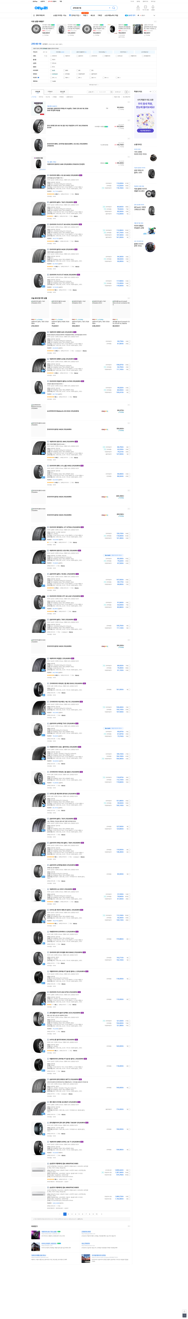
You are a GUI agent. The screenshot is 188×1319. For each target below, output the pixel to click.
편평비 (34, 66)
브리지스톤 (120, 56)
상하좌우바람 (65, 1175)
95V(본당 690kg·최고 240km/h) (62, 184)
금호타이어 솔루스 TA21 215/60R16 (62, 202)
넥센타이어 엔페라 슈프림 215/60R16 (62, 359)
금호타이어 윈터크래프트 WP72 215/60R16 (64, 1079)
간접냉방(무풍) (54, 1173)
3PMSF (56, 534)
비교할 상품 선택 (129, 183)
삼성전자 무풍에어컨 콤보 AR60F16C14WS (64, 1164)
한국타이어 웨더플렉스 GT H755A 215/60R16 (65, 527)
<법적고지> (80, 1219)
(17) (57, 482)
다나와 (132, 1)
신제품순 (55, 97)
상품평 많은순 (69, 97)
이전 (153, 91)
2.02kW (49, 1172)
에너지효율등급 (54, 185)
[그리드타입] (128, 92)
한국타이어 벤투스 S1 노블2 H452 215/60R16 (65, 466)
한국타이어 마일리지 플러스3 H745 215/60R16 (65, 381)
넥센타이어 (67, 56)
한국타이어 (54, 56)
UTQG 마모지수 (57, 187)
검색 (113, 8)
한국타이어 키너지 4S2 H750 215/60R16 (63, 992)
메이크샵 (153, 1)
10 (96, 1214)
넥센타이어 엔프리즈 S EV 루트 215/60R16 (64, 551)
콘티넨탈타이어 (147, 56)
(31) (57, 351)
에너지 (53, 1168)
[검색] (111, 92)
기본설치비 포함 (108, 1172)
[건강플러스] (35, 1)
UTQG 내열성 (77, 187)
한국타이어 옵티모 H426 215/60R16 (62, 249)
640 (62, 535)
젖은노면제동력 (66, 185)
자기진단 (80, 1173)
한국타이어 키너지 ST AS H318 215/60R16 (64, 224)
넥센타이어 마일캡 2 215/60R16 (60, 658)
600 (62, 187)
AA (73, 475)
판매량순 (61, 97)
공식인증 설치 (108, 1170)
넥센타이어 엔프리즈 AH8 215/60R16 (62, 442)
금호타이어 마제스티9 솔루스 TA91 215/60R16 (65, 843)
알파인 (57, 957)
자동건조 (68, 1173)
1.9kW (76, 1170)
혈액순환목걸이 (145, 15)
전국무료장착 (55, 74)
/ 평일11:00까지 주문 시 (112, 555)
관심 (73, 194)
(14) (57, 675)
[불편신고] (184, 1312)
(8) (56, 901)
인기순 (34, 97)
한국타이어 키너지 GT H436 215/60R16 (63, 275)
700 (62, 668)
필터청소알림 (50, 1175)
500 (62, 475)
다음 (155, 91)
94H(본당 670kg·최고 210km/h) (59, 873)
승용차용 (53, 182)
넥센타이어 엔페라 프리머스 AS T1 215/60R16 (65, 1142)
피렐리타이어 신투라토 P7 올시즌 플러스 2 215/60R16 (67, 971)
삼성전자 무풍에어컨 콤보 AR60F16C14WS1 (64, 1187)
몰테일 (138, 1)
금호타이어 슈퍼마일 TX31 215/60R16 (62, 723)
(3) (56, 588)
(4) (56, 241)
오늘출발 (54, 81)
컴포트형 (58, 182)
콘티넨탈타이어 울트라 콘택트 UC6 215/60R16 (65, 1013)
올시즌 (53, 70)
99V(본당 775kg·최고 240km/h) (67, 753)
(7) (56, 457)
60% (69, 180)
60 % (53, 66)
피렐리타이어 (133, 56)
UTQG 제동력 (68, 187)
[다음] (101, 1214)
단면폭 (34, 63)
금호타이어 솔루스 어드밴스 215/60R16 (62, 574)
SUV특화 (58, 532)
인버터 (54, 1172)
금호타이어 (80, 56)
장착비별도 (67, 74)
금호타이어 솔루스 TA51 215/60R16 (62, 620)
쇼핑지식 (42, 1)
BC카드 (58, 1203)
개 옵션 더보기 (93, 84)
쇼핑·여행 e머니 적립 (111, 15)
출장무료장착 (94, 74)
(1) (55, 542)
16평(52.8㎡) (73, 1166)
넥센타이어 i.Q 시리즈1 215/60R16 (61, 889)
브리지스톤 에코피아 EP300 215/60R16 (63, 794)
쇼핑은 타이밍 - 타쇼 (59, 15)
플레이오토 (145, 1)
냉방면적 (66, 1166)
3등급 (72, 185)
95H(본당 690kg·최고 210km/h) (62, 209)
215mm (61, 180)
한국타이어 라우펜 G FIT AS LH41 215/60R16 (65, 596)
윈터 (92, 70)
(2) (56, 290)
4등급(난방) (63, 1168)
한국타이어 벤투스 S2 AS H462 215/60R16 (64, 175)
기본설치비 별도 (108, 1175)
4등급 (60, 185)
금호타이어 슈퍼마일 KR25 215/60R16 (62, 865)
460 (62, 212)
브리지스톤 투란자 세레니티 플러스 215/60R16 (65, 910)
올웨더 (66, 70)
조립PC (52, 1)
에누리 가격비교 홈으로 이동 (41, 8)
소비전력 (71, 1170)
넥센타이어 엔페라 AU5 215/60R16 (61, 332)
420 (62, 1024)
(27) (57, 266)
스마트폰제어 (62, 1173)
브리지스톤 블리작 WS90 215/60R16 (62, 1040)
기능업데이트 (57, 1175)
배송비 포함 (117, 97)
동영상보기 (78, 351)
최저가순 (41, 97)
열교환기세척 (74, 1173)
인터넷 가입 (75, 15)
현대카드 (58, 1152)
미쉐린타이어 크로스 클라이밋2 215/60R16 (64, 747)
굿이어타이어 (94, 56)
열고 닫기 (154, 15)
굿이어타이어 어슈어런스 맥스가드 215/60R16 (64, 702)
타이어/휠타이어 (51, 196)
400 (62, 803)
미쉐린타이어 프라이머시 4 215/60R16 (62, 932)
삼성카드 (57, 191)
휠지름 (34, 59)
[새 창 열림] (145, 148)
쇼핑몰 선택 (90, 92)
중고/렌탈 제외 (126, 97)
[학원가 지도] (145, 116)
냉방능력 (53, 1170)
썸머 (79, 70)
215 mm (54, 63)
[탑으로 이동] (184, 1315)
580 (62, 368)
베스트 (93, 15)
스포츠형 (58, 1127)
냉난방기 (49, 1166)
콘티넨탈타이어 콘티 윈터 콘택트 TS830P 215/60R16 (67, 1123)
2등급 (60, 232)
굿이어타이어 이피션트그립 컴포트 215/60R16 (64, 772)
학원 (61, 1)
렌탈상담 (77, 194)
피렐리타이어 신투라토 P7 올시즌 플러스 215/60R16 (67, 1059)
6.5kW (57, 1170)
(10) (57, 194)
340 (62, 940)
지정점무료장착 (81, 74)
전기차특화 (58, 555)
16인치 (53, 59)
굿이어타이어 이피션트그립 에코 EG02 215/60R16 (66, 683)
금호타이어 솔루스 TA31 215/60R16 (62, 819)
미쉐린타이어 (107, 56)
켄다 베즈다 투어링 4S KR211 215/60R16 (63, 1102)
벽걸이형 (54, 1166)
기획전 (100, 15)
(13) (56, 216)
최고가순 (48, 97)
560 (62, 343)
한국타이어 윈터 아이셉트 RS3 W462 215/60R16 (66, 952)
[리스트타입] (126, 92)
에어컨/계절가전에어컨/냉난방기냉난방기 (57, 1181)
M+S (52, 184)
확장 (46, 56)
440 (62, 453)
